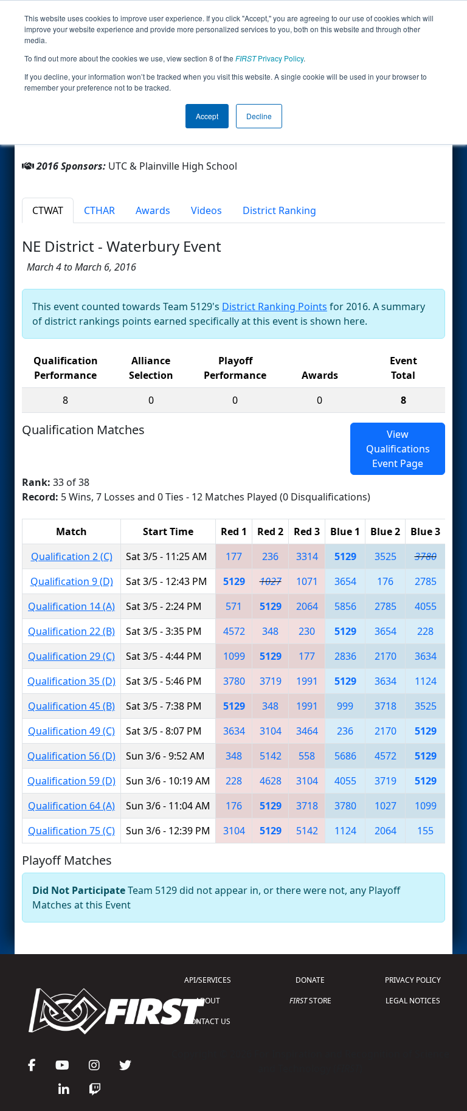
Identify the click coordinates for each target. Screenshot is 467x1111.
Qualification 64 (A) (71, 805)
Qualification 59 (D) (71, 780)
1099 (234, 656)
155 (425, 830)
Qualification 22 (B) (71, 631)
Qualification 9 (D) (71, 581)
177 (234, 556)
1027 (271, 581)
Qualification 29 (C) (71, 656)
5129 (345, 556)
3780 (426, 556)
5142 (271, 756)
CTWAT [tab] (47, 210)
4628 (271, 780)
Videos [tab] (206, 210)
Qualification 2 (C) (71, 556)
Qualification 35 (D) (71, 681)
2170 (385, 656)
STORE (310, 1000)
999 (345, 706)
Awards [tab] (153, 210)
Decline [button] (259, 116)
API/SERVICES (207, 980)
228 (425, 631)
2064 (307, 606)
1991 (307, 681)
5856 (345, 606)
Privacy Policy (269, 58)
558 (307, 756)
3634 (426, 656)
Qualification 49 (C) (71, 731)
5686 (345, 756)
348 (270, 631)
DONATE (310, 980)
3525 (385, 556)
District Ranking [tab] (279, 210)
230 (307, 631)
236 (270, 556)
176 (385, 581)
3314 (307, 556)
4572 (234, 631)
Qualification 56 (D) (71, 756)
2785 (426, 581)
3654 (345, 581)
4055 (426, 606)
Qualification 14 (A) (71, 606)
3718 (385, 706)
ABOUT (207, 1000)
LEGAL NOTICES (413, 1000)
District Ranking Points (274, 306)
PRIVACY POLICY (413, 980)
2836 (345, 656)
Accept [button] (207, 116)
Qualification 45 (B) (71, 706)
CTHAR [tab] (99, 210)
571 (234, 606)
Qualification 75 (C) (71, 830)
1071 (307, 581)
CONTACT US (207, 1021)
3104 (271, 731)
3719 (271, 681)
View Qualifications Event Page (398, 448)
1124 (426, 681)
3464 (307, 731)
